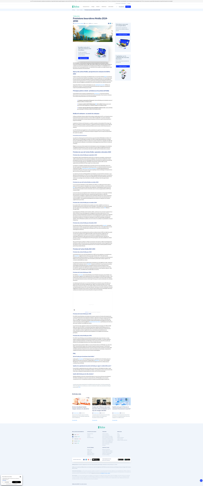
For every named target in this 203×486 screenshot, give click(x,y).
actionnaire (80, 358)
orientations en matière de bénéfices (89, 168)
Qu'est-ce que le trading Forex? (107, 441)
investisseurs (96, 93)
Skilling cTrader (89, 452)
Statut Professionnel (105, 443)
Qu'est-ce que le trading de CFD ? (107, 440)
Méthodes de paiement (106, 449)
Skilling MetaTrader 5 (90, 454)
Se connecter (121, 6)
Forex (118, 433)
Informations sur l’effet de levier (107, 438)
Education (104, 445)
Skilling (73, 9)
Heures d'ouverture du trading (107, 436)
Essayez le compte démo (123, 34)
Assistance (124, 3)
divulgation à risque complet (105, 473)
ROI (96, 104)
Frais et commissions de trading (107, 437)
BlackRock (97, 360)
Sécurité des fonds (90, 437)
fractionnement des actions (94, 321)
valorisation (80, 274)
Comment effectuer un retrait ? (107, 452)
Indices (118, 436)
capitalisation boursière (100, 84)
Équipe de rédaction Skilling (78, 23)
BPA (74, 187)
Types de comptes (105, 433)
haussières (77, 255)
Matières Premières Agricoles (122, 440)
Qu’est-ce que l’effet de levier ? (107, 442)
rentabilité (89, 264)
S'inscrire (128, 6)
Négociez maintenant (83, 58)
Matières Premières (120, 437)
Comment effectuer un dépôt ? (107, 450)
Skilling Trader (89, 449)
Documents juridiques (106, 454)
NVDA (105, 76)
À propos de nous (90, 433)
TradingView (89, 450)
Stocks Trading (79, 9)
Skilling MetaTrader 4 (90, 453)
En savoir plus (74, 420)
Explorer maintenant (123, 66)
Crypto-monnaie (120, 438)
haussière (105, 225)
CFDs (79, 387)
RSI (105, 207)
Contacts (88, 436)
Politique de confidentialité (106, 453)
